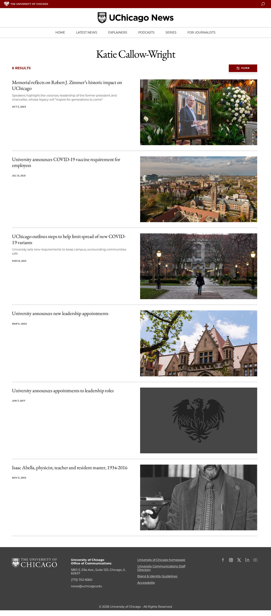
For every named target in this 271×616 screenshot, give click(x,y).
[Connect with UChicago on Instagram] (231, 560)
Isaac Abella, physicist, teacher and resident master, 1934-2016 (69, 467)
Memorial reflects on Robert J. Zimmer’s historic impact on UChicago (67, 85)
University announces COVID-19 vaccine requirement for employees (66, 162)
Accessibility (146, 582)
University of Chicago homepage (161, 560)
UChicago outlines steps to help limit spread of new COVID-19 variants (68, 239)
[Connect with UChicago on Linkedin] (247, 560)
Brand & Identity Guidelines (157, 576)
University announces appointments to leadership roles (63, 390)
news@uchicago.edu (86, 586)
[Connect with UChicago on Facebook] (224, 560)
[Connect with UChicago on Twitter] (239, 560)
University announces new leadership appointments (60, 313)
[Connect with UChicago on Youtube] (255, 560)
